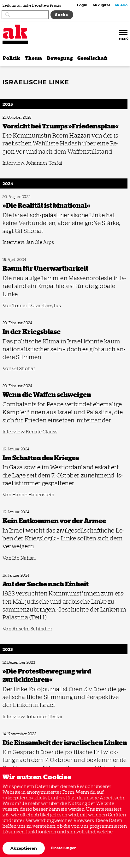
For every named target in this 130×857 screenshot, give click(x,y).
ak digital (101, 5)
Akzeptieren (23, 848)
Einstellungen (64, 848)
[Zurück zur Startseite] (15, 31)
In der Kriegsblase (15, 323)
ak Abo (121, 5)
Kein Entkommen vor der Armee (25, 512)
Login (82, 5)
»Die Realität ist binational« (22, 197)
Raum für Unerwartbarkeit (21, 260)
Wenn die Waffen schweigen (22, 386)
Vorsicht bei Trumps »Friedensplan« (28, 118)
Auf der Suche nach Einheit (21, 575)
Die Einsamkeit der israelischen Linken (29, 734)
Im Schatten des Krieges (19, 449)
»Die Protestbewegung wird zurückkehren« (33, 663)
